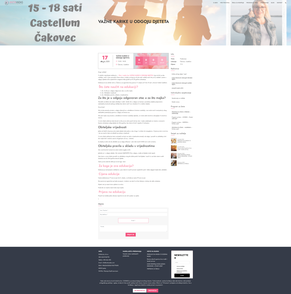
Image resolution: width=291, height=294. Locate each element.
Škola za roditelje (238, 3)
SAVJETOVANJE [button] (264, 3)
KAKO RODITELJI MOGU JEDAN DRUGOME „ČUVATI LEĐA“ (156, 265)
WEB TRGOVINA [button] (224, 3)
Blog (272, 3)
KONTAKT (279, 3)
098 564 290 (107, 260)
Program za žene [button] (252, 3)
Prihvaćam (152, 291)
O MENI (215, 3)
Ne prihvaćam (139, 291)
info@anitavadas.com (108, 263)
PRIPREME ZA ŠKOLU (153, 269)
